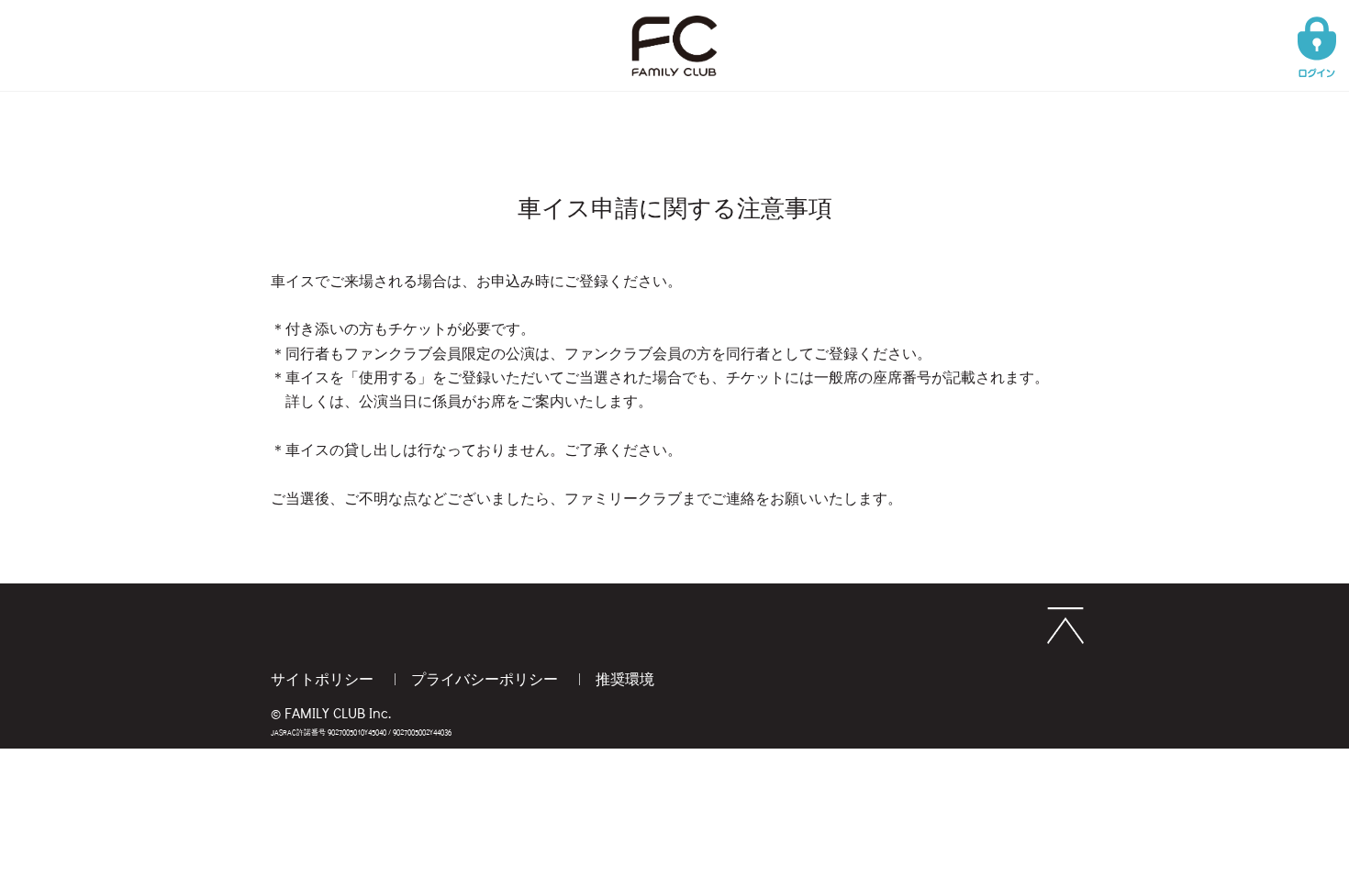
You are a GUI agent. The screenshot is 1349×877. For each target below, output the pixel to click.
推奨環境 (625, 678)
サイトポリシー (324, 678)
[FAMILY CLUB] (674, 19)
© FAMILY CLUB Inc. (331, 712)
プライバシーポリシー (486, 678)
